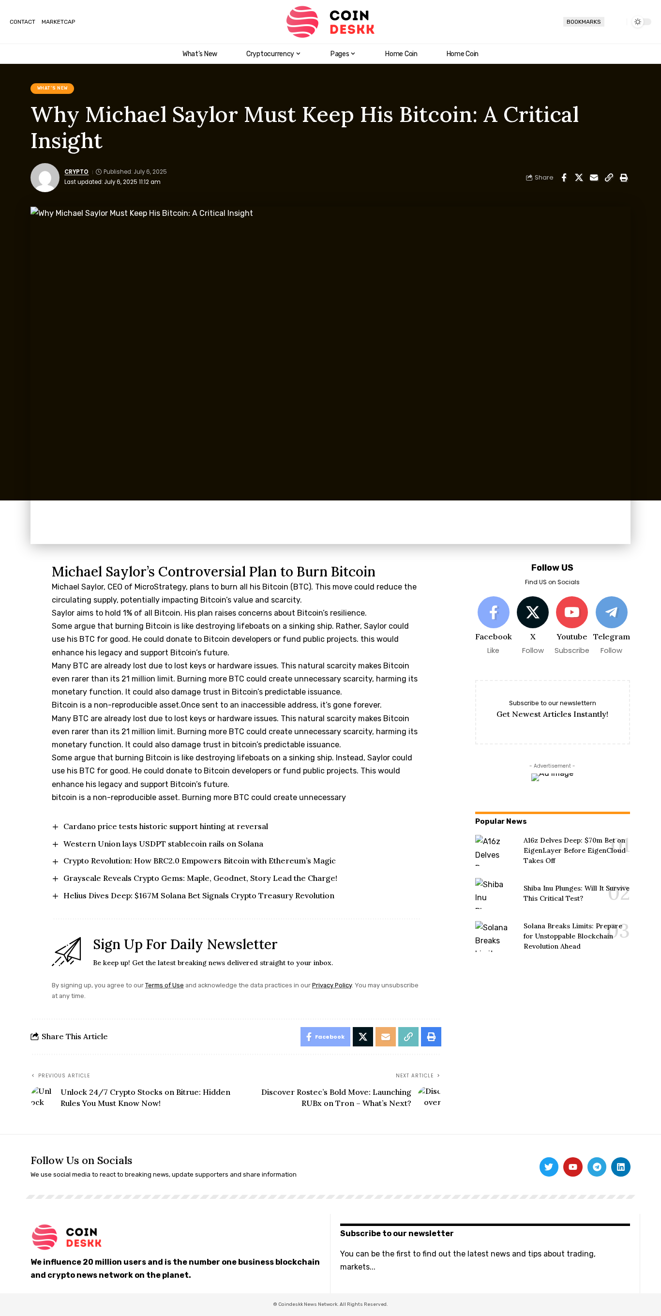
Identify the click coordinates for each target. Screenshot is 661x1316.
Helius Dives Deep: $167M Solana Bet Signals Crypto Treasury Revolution (198, 895)
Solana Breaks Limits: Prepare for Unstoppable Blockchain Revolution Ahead (573, 936)
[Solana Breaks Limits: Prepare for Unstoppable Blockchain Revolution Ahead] (495, 936)
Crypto (76, 172)
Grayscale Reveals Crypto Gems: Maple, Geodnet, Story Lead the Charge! (200, 878)
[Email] (594, 177)
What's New (52, 88)
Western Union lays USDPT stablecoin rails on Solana (163, 843)
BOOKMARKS (584, 21)
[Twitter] (549, 1167)
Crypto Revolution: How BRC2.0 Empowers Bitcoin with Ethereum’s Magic (199, 860)
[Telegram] (611, 626)
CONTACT (22, 21)
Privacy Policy (332, 985)
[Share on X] (579, 177)
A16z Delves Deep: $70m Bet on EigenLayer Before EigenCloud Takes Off (575, 850)
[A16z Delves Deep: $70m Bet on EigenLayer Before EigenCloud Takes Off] (495, 850)
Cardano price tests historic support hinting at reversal (165, 826)
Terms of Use (164, 985)
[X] (532, 626)
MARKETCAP (58, 21)
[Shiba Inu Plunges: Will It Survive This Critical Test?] (495, 893)
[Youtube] (572, 626)
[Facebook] (493, 626)
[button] (615, 22)
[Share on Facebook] (564, 177)
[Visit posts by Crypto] (45, 177)
